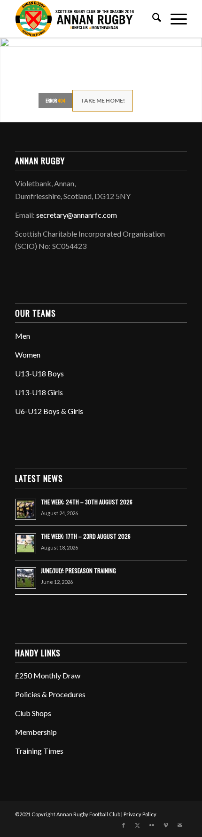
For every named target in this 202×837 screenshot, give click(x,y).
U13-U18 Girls (39, 392)
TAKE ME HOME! (102, 100)
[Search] (152, 19)
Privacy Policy (140, 814)
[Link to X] (138, 825)
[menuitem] (152, 19)
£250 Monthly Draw (47, 675)
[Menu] (174, 19)
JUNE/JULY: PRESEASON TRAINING (78, 570)
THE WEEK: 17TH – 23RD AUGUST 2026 (86, 536)
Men (22, 335)
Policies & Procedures (50, 694)
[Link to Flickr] (152, 825)
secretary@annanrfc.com (76, 214)
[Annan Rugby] (83, 19)
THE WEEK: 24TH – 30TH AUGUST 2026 (86, 502)
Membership (36, 731)
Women (27, 354)
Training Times (39, 750)
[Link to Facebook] (124, 825)
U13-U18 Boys (39, 373)
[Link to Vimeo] (166, 825)
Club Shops (33, 713)
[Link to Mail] (180, 825)
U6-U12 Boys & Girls (49, 411)
